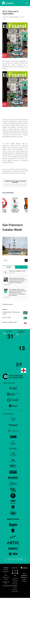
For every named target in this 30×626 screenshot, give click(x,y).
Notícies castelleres (14, 17)
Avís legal (15, 578)
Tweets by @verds (7, 304)
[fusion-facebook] (12, 570)
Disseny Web (15, 591)
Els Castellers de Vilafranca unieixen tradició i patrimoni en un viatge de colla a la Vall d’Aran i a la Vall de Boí (17, 281)
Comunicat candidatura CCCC (17, 271)
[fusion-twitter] (15, 570)
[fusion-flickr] (15, 575)
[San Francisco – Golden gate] (15, 237)
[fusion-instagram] (17, 570)
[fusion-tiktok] (15, 573)
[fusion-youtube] (12, 573)
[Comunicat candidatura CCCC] (6, 271)
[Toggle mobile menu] (27, 3)
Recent (9, 267)
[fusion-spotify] (17, 573)
